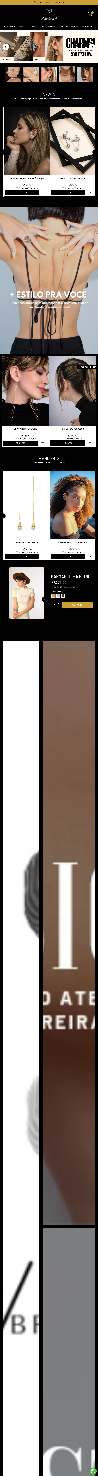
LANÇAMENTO (9, 26)
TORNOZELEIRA (88, 26)
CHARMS (64, 26)
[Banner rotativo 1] (13, 74)
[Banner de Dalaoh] (49, 280)
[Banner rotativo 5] (85, 74)
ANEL (33, 26)
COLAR (41, 26)
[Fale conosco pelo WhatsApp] (93, 1471)
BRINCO (22, 26)
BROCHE (74, 26)
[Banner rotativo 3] (49, 74)
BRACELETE (53, 26)
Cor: (57, 591)
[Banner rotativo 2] (49, 46)
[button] (6, 47)
